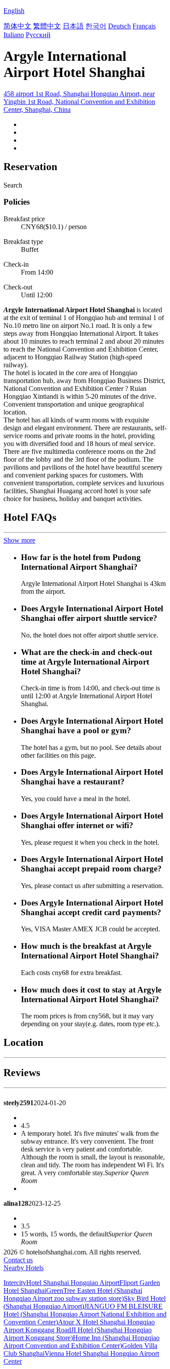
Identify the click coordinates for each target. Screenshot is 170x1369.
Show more (19, 540)
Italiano (13, 34)
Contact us (18, 1260)
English (13, 10)
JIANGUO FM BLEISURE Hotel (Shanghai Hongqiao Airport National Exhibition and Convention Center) (85, 1314)
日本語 (73, 26)
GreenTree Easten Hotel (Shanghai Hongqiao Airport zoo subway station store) (72, 1294)
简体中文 (17, 26)
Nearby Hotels (23, 1267)
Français (144, 26)
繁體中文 (47, 26)
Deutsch (119, 26)
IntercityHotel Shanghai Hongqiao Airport (61, 1282)
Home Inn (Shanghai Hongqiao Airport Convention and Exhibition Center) (81, 1341)
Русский (38, 34)
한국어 (95, 26)
